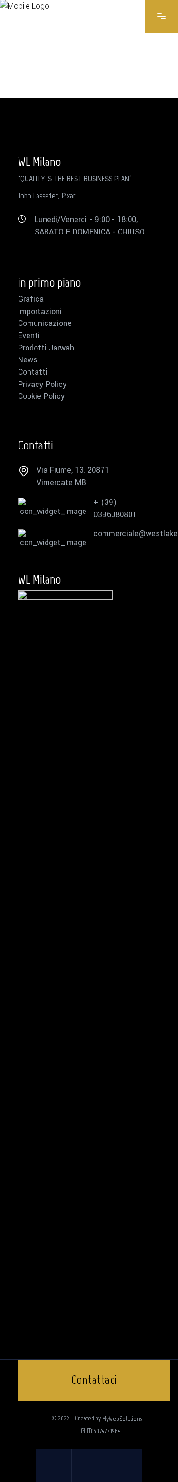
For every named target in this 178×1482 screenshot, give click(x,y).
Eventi (29, 336)
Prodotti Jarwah (46, 348)
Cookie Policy (41, 396)
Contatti (32, 372)
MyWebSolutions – (125, 1419)
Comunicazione (45, 323)
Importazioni (40, 311)
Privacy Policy (42, 384)
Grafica (31, 299)
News (27, 360)
